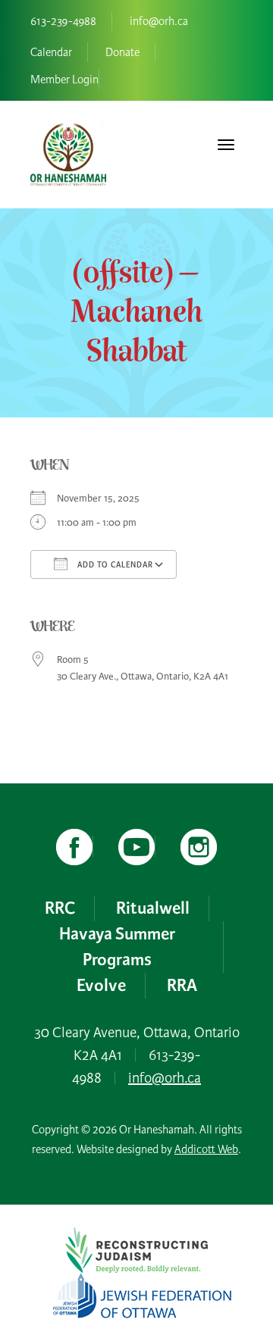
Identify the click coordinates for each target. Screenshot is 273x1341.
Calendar (51, 52)
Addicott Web (206, 1149)
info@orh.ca (159, 21)
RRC (60, 908)
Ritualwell (153, 908)
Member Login (64, 79)
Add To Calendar (114, 565)
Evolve (101, 985)
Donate (122, 52)
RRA (182, 985)
